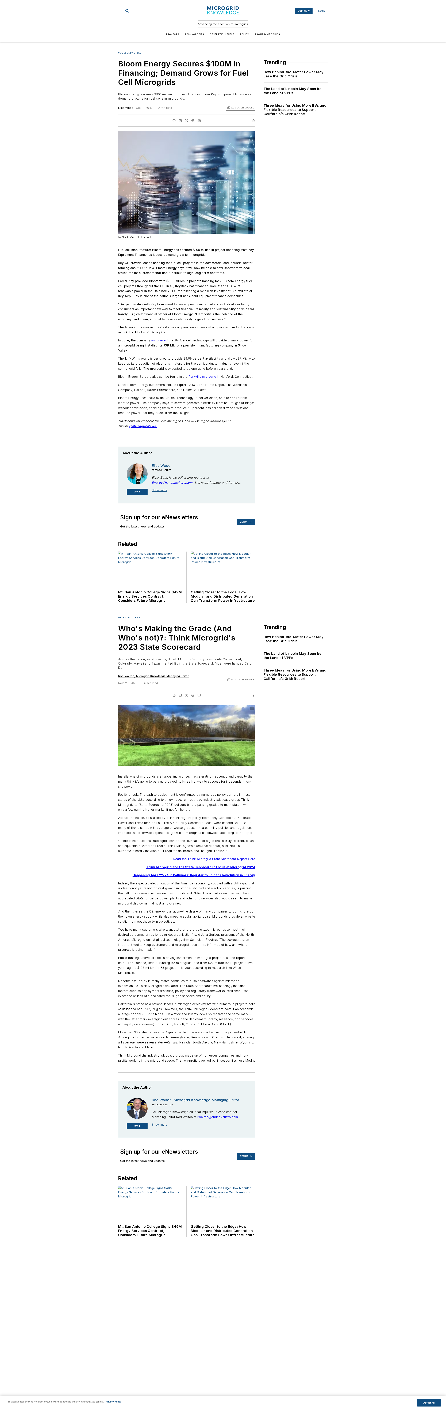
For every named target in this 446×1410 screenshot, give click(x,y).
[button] (120, 11)
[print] (253, 120)
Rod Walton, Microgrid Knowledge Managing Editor (153, 676)
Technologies (194, 34)
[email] (199, 120)
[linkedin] (180, 120)
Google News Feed (129, 52)
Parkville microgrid (202, 376)
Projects (172, 34)
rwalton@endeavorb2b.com (217, 1117)
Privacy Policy (113, 1401)
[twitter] (186, 120)
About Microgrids (267, 34)
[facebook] (174, 120)
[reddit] (193, 120)
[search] (127, 11)
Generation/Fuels (222, 34)
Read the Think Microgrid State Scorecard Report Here (214, 859)
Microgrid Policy (129, 617)
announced (159, 340)
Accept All (429, 1402)
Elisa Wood (125, 108)
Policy (244, 34)
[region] (223, 1403)
